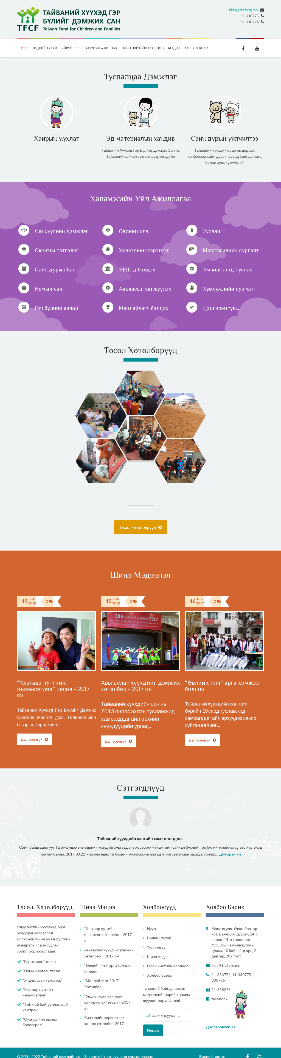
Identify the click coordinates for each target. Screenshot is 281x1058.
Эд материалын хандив (140, 138)
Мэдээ (174, 48)
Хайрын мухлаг (56, 138)
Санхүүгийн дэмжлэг (62, 231)
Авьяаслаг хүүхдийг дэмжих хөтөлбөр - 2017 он (140, 685)
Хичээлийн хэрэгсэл (144, 250)
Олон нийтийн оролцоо (143, 48)
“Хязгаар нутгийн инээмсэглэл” (38, 992)
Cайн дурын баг (55, 269)
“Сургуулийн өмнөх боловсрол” (40, 1022)
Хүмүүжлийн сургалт (229, 289)
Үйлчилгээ (71, 48)
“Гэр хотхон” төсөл (39, 961)
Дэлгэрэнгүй (32, 739)
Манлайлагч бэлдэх (143, 308)
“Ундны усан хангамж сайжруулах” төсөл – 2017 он (107, 1002)
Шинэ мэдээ (157, 956)
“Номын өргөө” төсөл (41, 970)
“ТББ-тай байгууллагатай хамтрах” (45, 1007)
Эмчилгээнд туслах (227, 269)
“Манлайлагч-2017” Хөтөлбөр (101, 983)
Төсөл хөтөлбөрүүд (138, 527)
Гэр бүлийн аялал (56, 308)
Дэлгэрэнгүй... (221, 308)
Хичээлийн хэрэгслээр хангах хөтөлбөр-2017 (104, 1020)
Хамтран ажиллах (101, 48)
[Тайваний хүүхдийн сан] (69, 19)
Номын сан (49, 289)
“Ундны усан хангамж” (42, 980)
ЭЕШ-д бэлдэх (137, 269)
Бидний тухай (44, 48)
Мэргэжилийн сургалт (231, 250)
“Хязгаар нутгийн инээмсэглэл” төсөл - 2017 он (53, 689)
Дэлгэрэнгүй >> (221, 1026)
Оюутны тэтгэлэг (57, 250)
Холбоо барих (197, 48)
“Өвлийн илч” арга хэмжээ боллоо (222, 685)
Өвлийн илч (133, 231)
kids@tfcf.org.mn (243, 9)
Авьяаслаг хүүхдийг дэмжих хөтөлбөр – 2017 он (108, 953)
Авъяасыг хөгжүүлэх (145, 289)
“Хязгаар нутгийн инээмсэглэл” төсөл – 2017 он (108, 934)
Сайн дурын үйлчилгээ (224, 138)
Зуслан (211, 231)
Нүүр (24, 48)
